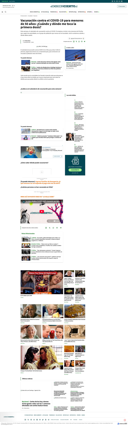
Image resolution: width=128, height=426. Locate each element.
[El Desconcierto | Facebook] (112, 1)
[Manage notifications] (125, 420)
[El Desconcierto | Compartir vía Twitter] (76, 41)
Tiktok (42, 419)
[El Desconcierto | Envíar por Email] (82, 41)
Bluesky (48, 419)
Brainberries (46, 147)
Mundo (96, 12)
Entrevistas (81, 12)
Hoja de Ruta (62, 12)
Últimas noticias (29, 415)
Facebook (25, 419)
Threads (45, 419)
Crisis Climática (12, 1)
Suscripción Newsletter (64, 419)
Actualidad (44, 12)
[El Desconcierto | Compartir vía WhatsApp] (79, 41)
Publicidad (75, 419)
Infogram (42, 179)
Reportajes (72, 12)
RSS (71, 419)
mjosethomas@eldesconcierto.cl (93, 423)
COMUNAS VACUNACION (42, 178)
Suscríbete (75, 170)
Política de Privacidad (55, 419)
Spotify (40, 419)
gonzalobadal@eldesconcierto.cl (7, 424)
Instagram (31, 419)
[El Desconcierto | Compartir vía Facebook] (74, 41)
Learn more (57, 156)
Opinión (89, 12)
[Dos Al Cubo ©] (122, 424)
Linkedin (37, 419)
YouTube (34, 419)
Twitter (28, 419)
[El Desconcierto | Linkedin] (121, 1)
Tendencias (53, 12)
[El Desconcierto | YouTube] (119, 1)
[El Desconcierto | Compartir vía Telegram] (84, 41)
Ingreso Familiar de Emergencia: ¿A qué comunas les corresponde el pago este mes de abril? (40, 182)
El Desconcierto (24, 15)
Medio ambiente (34, 12)
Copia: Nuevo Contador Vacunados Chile (42, 191)
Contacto (80, 419)
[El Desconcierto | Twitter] (114, 1)
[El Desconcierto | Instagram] (117, 1)
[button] (121, 6)
